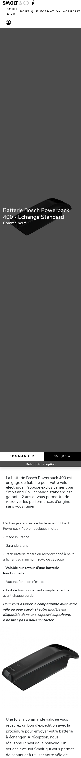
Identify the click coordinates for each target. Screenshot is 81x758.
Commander (21, 456)
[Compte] (8, 22)
